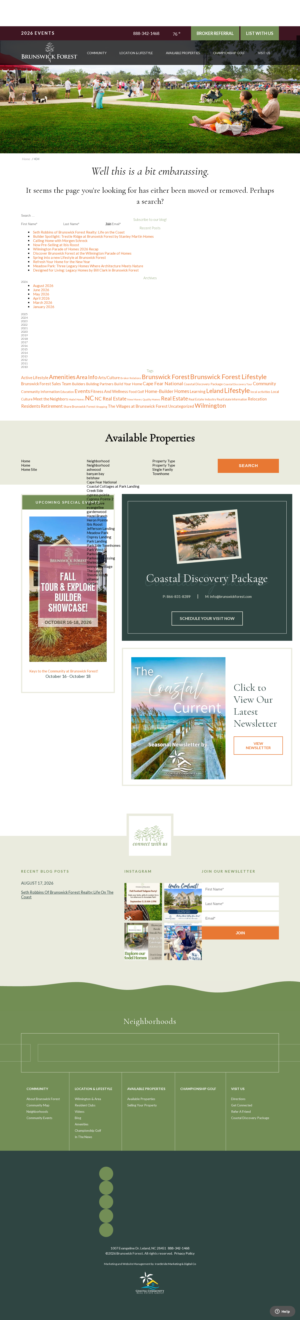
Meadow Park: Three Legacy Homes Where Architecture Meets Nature (88, 266)
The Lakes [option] (94, 571)
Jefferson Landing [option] (101, 528)
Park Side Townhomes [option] (103, 545)
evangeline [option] (95, 507)
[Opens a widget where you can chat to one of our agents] (282, 1312)
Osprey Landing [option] (99, 537)
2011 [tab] (24, 363)
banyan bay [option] (95, 473)
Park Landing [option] (97, 541)
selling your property (142, 1105)
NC (89, 398)
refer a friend (241, 1111)
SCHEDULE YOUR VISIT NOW (207, 618)
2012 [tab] (24, 360)
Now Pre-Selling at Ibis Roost (56, 245)
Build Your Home (128, 383)
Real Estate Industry (202, 399)
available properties (183, 53)
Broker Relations (130, 378)
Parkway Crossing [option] (101, 558)
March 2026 (42, 302)
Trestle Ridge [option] (97, 575)
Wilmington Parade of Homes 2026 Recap (65, 249)
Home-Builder (159, 391)
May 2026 (41, 294)
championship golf (229, 53)
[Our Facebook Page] (298, 37)
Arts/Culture (109, 377)
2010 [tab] (24, 367)
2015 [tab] (24, 349)
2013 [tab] (24, 356)
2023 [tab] (24, 321)
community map (37, 1105)
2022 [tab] (24, 324)
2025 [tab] (24, 314)
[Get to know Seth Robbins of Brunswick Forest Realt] (183, 941)
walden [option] (92, 583)
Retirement (52, 406)
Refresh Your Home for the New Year (61, 262)
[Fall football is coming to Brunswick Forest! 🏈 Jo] (143, 901)
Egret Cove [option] (96, 503)
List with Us (259, 33)
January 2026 (43, 307)
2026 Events (38, 33)
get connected (241, 1105)
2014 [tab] (24, 353)
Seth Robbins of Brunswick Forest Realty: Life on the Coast (79, 232)
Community (264, 383)
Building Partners (99, 384)
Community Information (40, 391)
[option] (68, 598)
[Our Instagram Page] (298, 47)
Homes (181, 391)
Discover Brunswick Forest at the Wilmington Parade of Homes (82, 253)
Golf (140, 391)
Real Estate (174, 398)
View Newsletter (258, 745)
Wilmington (210, 405)
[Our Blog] (298, 51)
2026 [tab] (24, 281)
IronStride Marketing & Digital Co (175, 1264)
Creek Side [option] (95, 490)
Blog (78, 1118)
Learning (198, 391)
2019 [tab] (24, 335)
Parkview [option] (94, 554)
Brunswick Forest (166, 377)
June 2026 (41, 290)
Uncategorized (181, 406)
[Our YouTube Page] (298, 44)
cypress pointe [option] (98, 495)
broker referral (215, 33)
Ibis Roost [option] (95, 524)
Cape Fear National (163, 383)
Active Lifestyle (34, 377)
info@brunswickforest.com (231, 596)
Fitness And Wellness (109, 391)
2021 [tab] (24, 328)
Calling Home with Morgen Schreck (60, 240)
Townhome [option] (160, 473)
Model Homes (76, 399)
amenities (81, 1124)
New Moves (134, 399)
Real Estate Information (232, 399)
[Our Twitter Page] (298, 40)
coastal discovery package (250, 1118)
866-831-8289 (179, 596)
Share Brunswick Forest (79, 406)
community (96, 53)
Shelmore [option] (94, 562)
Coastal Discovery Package (203, 384)
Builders (78, 383)
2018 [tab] (24, 338)
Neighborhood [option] (98, 465)
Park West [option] (95, 549)
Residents (30, 406)
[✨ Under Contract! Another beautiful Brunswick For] (183, 901)
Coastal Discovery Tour (237, 384)
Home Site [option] (29, 469)
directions (238, 1099)
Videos (79, 1111)
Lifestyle (237, 390)
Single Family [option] (162, 469)
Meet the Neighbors (50, 398)
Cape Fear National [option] (102, 482)
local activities (260, 392)
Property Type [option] (163, 465)
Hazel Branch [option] (97, 516)
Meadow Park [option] (97, 533)
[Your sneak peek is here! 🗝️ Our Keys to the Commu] (143, 941)
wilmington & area (88, 1099)
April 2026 (41, 298)
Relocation (257, 399)
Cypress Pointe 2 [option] (100, 499)
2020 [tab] (24, 331)
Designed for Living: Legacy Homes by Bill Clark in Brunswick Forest (86, 270)
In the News (83, 1137)
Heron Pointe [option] (97, 520)
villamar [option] (93, 579)
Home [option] (25, 465)
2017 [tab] (24, 342)
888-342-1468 (146, 33)
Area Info (87, 377)
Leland (214, 390)
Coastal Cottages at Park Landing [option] (113, 486)
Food (133, 391)
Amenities (62, 376)
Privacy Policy (184, 1253)
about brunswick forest (43, 1099)
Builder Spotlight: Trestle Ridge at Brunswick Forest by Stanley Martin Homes (93, 236)
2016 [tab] (24, 345)
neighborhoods (37, 1111)
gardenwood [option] (96, 511)
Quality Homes (151, 399)
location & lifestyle (136, 53)
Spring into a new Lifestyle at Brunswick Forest (69, 257)
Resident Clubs (85, 1105)
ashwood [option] (94, 469)
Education (67, 392)
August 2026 (43, 285)
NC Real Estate (111, 398)
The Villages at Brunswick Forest (138, 406)
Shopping (101, 406)
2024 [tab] (24, 317)
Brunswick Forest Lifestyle (228, 377)
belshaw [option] (93, 478)
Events (82, 391)
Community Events (39, 1118)
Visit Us (264, 53)
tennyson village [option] (99, 566)
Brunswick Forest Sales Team (46, 383)
